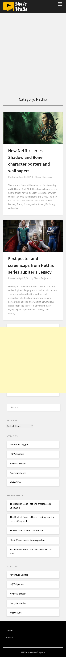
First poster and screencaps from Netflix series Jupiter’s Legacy (31, 265)
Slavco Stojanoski (43, 177)
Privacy (9, 637)
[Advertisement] (33, 55)
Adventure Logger (19, 444)
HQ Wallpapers (17, 453)
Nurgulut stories (18, 472)
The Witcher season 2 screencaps (26, 530)
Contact (9, 630)
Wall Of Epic (15, 482)
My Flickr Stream (18, 463)
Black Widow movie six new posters (27, 540)
